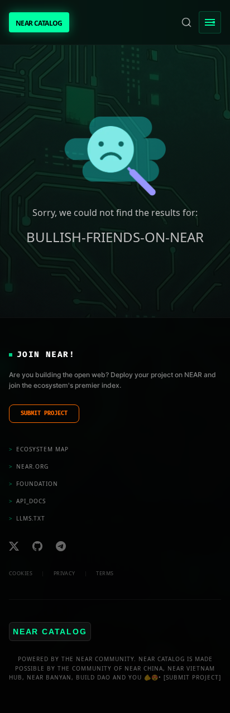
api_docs (27, 501)
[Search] (186, 22)
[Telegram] (61, 546)
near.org (29, 466)
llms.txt (27, 518)
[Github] (37, 546)
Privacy (64, 573)
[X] (14, 546)
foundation (33, 484)
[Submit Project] (192, 677)
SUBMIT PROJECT (44, 413)
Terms (104, 573)
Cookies (20, 573)
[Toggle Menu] (210, 22)
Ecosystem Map (39, 449)
